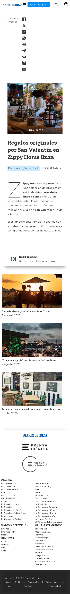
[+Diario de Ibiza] (12, 4)
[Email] (24, 69)
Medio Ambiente (43, 532)
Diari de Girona (8, 483)
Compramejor (42, 537)
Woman (5, 544)
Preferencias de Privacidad (55, 584)
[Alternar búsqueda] (56, 4)
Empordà (5, 492)
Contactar (38, 4)
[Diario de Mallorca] (35, 434)
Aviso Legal (8, 584)
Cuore (4, 541)
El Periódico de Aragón (11, 504)
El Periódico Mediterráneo (13, 513)
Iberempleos (40, 540)
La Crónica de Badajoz (12, 519)
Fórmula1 (39, 534)
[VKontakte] (24, 57)
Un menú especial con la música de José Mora (29, 360)
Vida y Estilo (32, 168)
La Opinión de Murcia (45, 513)
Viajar (4, 550)
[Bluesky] (24, 63)
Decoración (15, 168)
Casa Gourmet (42, 558)
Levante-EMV (41, 483)
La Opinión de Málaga (45, 510)
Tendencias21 (41, 528)
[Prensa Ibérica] (35, 446)
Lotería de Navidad (44, 546)
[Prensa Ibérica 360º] (35, 463)
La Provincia (41, 504)
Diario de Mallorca (9, 489)
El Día (4, 501)
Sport (37, 492)
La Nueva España (43, 519)
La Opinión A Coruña (45, 516)
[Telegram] (24, 50)
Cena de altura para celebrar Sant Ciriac (26, 311)
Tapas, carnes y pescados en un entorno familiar (31, 409)
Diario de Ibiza (8, 486)
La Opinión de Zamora (46, 507)
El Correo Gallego (43, 498)
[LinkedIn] (24, 31)
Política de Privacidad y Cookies (28, 584)
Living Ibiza (40, 564)
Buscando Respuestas (45, 561)
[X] (24, 25)
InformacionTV (8, 532)
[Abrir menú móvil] (24, 4)
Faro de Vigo (7, 516)
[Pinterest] (24, 44)
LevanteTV (6, 528)
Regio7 (38, 489)
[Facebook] (24, 19)
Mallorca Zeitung (43, 486)
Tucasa (38, 552)
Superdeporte (41, 495)
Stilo (3, 547)
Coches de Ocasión (44, 549)
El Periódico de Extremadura (48, 522)
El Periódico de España (12, 510)
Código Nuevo (41, 555)
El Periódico (6, 507)
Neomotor (40, 543)
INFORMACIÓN (8, 498)
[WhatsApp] (24, 38)
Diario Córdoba (8, 495)
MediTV (4, 534)
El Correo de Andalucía (46, 501)
